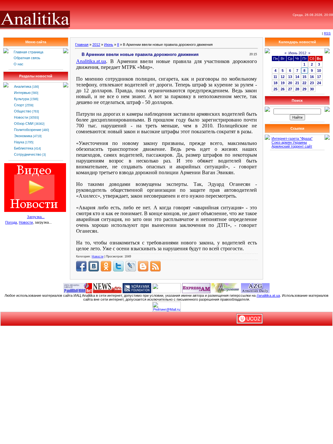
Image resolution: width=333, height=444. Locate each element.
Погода (11, 222)
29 (304, 89)
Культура (21, 99)
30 (312, 89)
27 (290, 89)
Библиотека (23, 148)
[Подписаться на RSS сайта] (155, 266)
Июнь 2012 (297, 53)
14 (297, 77)
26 (283, 89)
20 (290, 83)
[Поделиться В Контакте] (93, 266)
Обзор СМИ (23, 123)
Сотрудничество (27, 154)
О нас (18, 64)
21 (297, 83)
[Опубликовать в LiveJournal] (131, 266)
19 (283, 83)
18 (275, 83)
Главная (81, 44)
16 (312, 77)
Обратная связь (27, 58)
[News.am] (107, 288)
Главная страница (28, 52)
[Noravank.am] (137, 288)
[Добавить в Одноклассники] (106, 266)
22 (304, 83)
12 (283, 77)
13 (290, 77)
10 (319, 70)
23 (312, 83)
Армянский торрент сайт (292, 146)
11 (275, 77)
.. (91, 61)
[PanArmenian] (77, 288)
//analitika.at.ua (268, 295)
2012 (96, 44)
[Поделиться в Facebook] (81, 266)
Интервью (22, 93)
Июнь (108, 44)
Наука (19, 142)
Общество (22, 111)
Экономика (23, 136)
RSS (327, 33)
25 (275, 89)
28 (297, 89)
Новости (21, 117)
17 (319, 77)
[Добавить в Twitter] (118, 266)
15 (304, 77)
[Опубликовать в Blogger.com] (143, 266)
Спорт (19, 105)
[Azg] (255, 288)
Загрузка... (36, 217)
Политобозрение (27, 130)
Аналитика (22, 86)
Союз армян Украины (289, 142)
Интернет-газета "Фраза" (292, 138)
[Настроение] (225, 288)
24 (319, 83)
